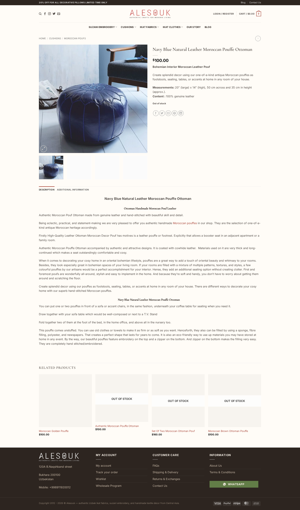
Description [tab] (47, 189)
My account (103, 465)
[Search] (40, 14)
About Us (216, 465)
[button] (250, 14)
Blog (243, 2)
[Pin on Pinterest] (174, 113)
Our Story (194, 27)
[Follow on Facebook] (45, 13)
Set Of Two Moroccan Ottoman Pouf (173, 431)
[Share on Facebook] (156, 113)
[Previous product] (258, 38)
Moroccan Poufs (75, 38)
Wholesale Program (109, 485)
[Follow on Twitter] (54, 13)
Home (42, 38)
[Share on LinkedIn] (181, 113)
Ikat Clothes (172, 27)
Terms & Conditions (222, 472)
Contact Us (255, 2)
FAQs (156, 465)
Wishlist (101, 479)
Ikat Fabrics (148, 27)
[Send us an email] (58, 13)
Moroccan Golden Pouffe (53, 431)
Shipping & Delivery (165, 472)
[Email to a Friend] (168, 113)
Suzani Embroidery (102, 27)
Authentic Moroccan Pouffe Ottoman (117, 425)
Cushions (127, 27)
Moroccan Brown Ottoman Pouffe (228, 431)
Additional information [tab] (73, 189)
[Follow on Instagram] (49, 13)
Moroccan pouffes (185, 223)
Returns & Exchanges (166, 479)
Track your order (107, 472)
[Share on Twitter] (162, 113)
